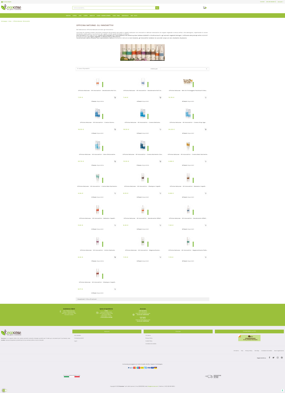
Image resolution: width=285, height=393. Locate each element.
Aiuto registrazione (279, 350)
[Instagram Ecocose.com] (278, 358)
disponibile (100, 101)
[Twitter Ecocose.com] (273, 358)
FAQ (242, 350)
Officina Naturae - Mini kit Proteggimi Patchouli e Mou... (188, 90)
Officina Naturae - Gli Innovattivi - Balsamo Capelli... (188, 186)
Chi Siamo (148, 335)
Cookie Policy (148, 341)
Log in (75, 341)
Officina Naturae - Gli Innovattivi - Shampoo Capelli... (142, 186)
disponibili (145, 101)
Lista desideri (77, 335)
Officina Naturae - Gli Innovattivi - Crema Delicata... (143, 122)
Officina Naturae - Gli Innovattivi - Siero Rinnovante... (97, 154)
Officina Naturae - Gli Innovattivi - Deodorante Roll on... (97, 90)
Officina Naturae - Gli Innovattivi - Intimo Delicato (97, 250)
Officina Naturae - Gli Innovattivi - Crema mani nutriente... (188, 154)
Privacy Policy (148, 338)
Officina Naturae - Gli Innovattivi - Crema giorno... (97, 122)
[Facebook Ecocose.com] (269, 358)
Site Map (257, 350)
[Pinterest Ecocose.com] (282, 358)
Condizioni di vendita (150, 343)
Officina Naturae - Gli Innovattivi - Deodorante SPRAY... (143, 218)
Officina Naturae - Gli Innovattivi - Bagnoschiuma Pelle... (188, 250)
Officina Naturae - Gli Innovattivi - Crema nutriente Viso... (143, 154)
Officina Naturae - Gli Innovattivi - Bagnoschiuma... (143, 250)
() (271, 1)
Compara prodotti (79, 338)
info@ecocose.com (153, 386)
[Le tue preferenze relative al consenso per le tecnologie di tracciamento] (282, 390)
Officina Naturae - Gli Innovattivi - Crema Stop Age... (188, 122)
